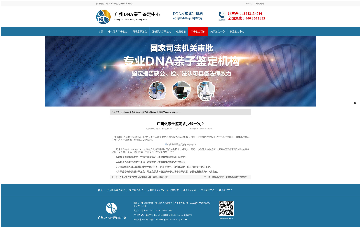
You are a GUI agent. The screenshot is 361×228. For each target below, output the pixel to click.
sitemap (249, 4)
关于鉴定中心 (217, 31)
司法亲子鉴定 (140, 31)
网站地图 (260, 4)
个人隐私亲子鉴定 (117, 31)
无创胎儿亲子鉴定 (161, 31)
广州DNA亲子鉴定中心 (131, 112)
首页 (100, 31)
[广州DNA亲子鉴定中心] (103, 10)
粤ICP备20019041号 (154, 220)
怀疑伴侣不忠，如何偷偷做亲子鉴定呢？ (230, 177)
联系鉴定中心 (237, 31)
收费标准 (181, 31)
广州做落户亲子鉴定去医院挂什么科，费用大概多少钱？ (144, 177)
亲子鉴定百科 (198, 31)
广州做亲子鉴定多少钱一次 (158, 152)
